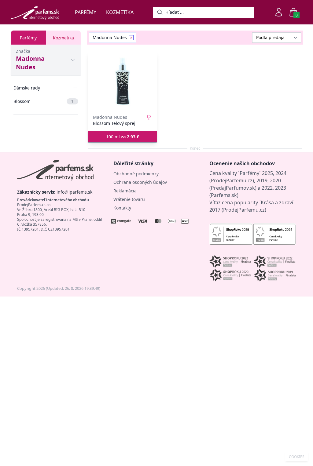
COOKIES (296, 456)
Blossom (43, 101)
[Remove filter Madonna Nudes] (131, 37)
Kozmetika (120, 12)
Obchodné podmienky (136, 174)
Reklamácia (125, 191)
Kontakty (122, 208)
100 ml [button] (122, 137)
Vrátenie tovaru (129, 199)
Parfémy (85, 12)
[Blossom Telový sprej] (122, 81)
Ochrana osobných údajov (140, 182)
